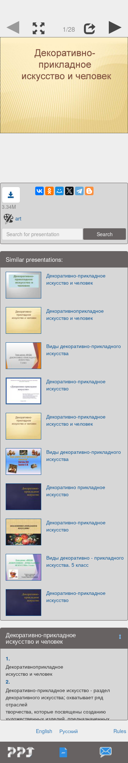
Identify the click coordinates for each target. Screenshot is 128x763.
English (44, 731)
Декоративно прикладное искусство (75, 490)
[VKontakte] (39, 191)
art (18, 218)
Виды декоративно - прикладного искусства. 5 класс (85, 561)
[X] (69, 191)
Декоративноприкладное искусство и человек (75, 314)
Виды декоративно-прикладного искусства (83, 349)
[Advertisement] (64, 9)
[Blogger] (89, 191)
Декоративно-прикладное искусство (76, 385)
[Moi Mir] (59, 191)
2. (8, 681)
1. (8, 658)
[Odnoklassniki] (49, 191)
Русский (68, 731)
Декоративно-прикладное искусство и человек (76, 279)
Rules (119, 731)
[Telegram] (79, 191)
